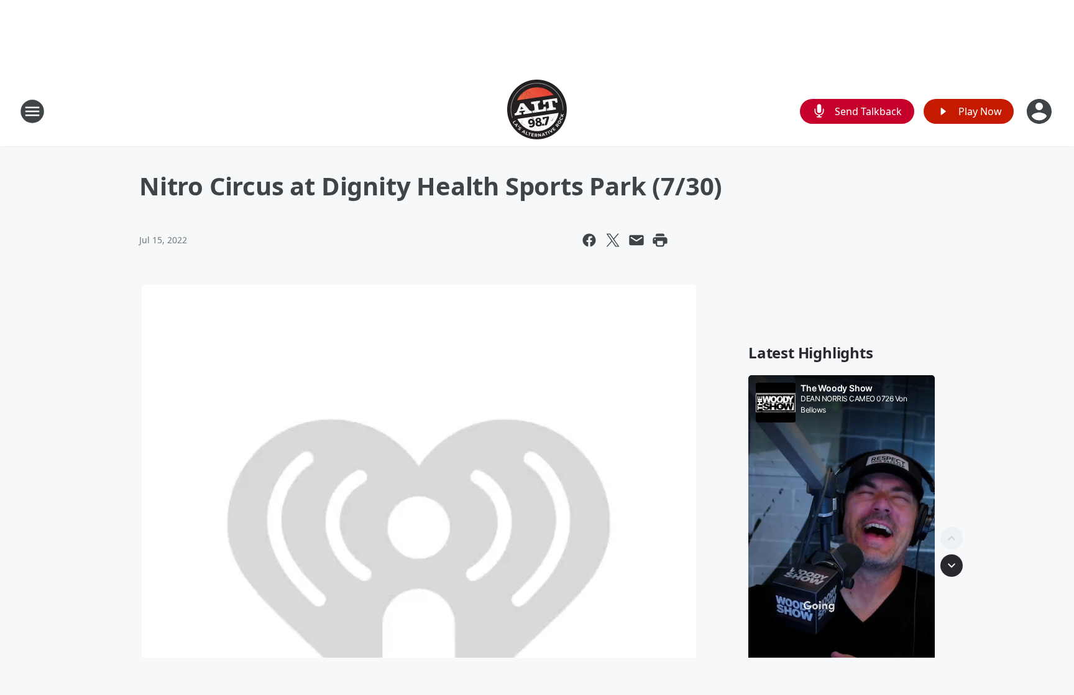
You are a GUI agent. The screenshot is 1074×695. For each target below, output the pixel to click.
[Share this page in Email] (636, 240)
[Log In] (1040, 111)
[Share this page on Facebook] (589, 240)
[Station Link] (537, 111)
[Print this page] (660, 240)
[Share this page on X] (613, 240)
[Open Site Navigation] (32, 111)
